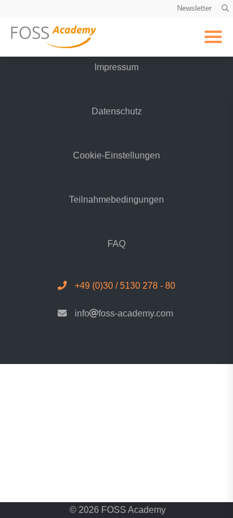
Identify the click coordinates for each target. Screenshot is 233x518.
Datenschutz (117, 111)
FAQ (116, 244)
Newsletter (194, 8)
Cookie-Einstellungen (116, 155)
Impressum (116, 67)
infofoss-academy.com (124, 313)
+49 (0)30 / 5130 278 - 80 (125, 285)
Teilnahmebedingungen (116, 199)
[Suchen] (225, 8)
